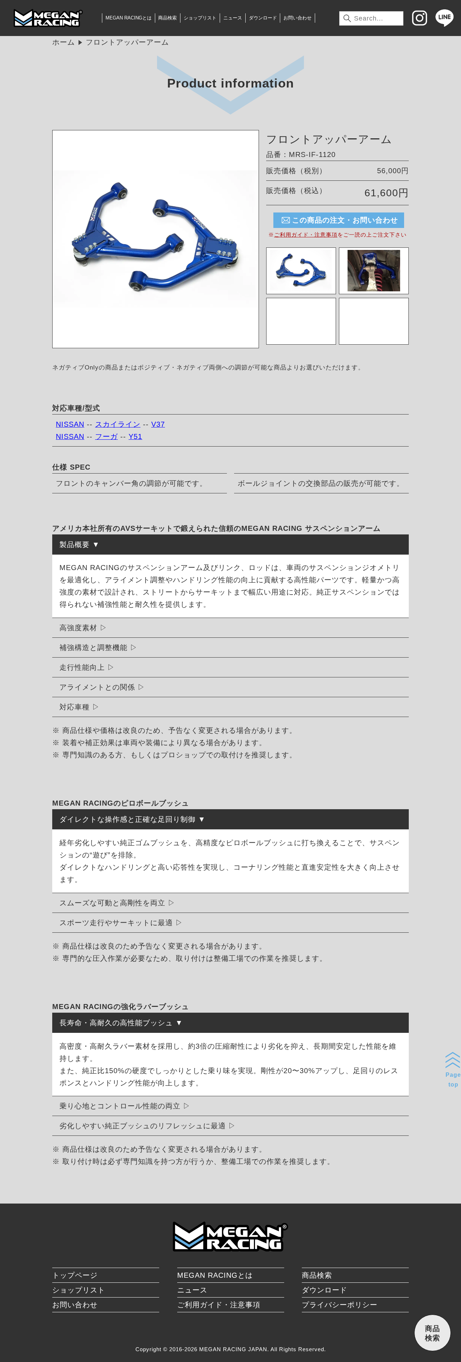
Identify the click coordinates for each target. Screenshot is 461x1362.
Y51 (135, 436)
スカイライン (117, 424)
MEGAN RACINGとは (129, 18)
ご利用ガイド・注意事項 (305, 235)
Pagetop (453, 1080)
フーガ (106, 436)
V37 (158, 424)
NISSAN (70, 424)
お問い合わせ (297, 18)
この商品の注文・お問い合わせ (345, 220)
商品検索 (167, 18)
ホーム (63, 42)
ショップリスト (200, 18)
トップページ (75, 1275)
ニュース (232, 18)
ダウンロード (263, 18)
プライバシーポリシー (339, 1305)
